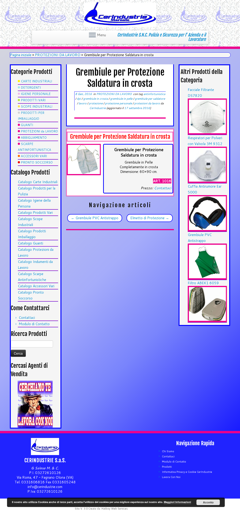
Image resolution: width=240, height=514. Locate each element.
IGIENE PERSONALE (36, 94)
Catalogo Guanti (30, 243)
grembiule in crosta (96, 99)
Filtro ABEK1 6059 (203, 283)
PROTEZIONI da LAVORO (39, 131)
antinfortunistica (154, 94)
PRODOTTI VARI (33, 100)
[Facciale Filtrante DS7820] (207, 116)
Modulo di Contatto (34, 323)
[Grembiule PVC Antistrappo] (207, 261)
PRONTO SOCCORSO (37, 162)
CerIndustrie (97, 108)
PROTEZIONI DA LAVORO (57, 54)
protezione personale (119, 103)
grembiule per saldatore (150, 99)
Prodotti (167, 467)
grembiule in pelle (121, 99)
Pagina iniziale (20, 54)
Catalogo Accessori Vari (36, 286)
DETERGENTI (31, 87)
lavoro (83, 103)
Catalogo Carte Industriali (37, 181)
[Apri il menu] (92, 35)
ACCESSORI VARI (34, 156)
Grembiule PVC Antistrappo (94, 217)
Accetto (208, 502)
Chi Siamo (168, 451)
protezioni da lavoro (147, 103)
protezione (96, 103)
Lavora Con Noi (171, 477)
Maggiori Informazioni (177, 502)
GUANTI (27, 125)
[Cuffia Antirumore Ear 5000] (207, 212)
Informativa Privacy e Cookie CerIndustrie (187, 472)
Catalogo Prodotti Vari (35, 212)
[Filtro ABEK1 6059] (207, 303)
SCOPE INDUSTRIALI (36, 106)
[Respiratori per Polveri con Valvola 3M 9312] (207, 164)
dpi (79, 99)
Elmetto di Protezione (149, 217)
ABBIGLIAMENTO (34, 137)
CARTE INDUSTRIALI (36, 81)
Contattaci (27, 317)
